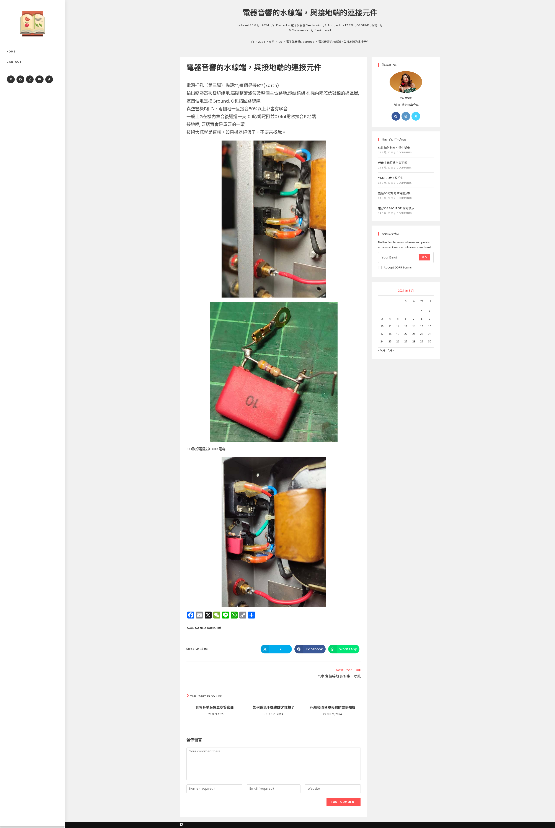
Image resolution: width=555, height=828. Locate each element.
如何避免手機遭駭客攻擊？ (273, 707)
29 (421, 341)
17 (382, 334)
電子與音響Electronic (306, 25)
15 (421, 326)
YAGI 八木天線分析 (390, 178)
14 (413, 326)
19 (397, 334)
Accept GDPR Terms (398, 267)
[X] (11, 79)
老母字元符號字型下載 (392, 163)
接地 (374, 25)
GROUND (362, 25)
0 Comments (299, 30)
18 (390, 334)
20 (405, 334)
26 (397, 341)
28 (413, 341)
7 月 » (390, 350)
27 (405, 341)
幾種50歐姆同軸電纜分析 (394, 193)
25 (390, 341)
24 (382, 341)
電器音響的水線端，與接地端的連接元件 (343, 42)
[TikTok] (49, 79)
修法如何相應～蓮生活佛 (394, 148)
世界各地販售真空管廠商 (215, 707)
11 (390, 326)
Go (424, 257)
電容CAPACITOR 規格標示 (396, 208)
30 (429, 341)
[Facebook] (20, 79)
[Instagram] (30, 79)
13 (405, 326)
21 (413, 334)
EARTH (349, 25)
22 (421, 334)
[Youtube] (39, 79)
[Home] (252, 42)
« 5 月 (381, 350)
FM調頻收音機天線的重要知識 (332, 707)
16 (429, 326)
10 (382, 326)
